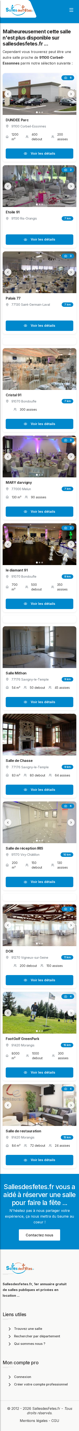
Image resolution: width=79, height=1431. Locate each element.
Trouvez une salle (28, 1329)
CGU (55, 1420)
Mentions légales (34, 1420)
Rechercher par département (37, 1336)
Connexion (22, 1377)
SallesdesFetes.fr (46, 1408)
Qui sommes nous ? (29, 1344)
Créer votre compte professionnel (41, 1384)
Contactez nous (39, 1235)
